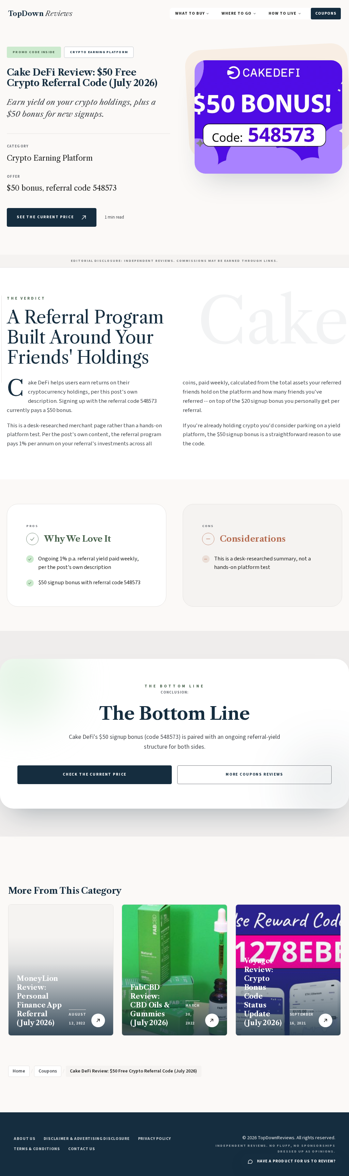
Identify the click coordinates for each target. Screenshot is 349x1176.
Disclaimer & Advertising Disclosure (87, 1139)
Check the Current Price (94, 774)
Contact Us (81, 1149)
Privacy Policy (154, 1139)
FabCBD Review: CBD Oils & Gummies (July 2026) (149, 1005)
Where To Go (236, 13)
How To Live (283, 13)
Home (19, 1071)
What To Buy (189, 13)
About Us (24, 1139)
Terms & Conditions (37, 1149)
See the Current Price (45, 217)
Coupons (325, 13)
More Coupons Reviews (254, 774)
